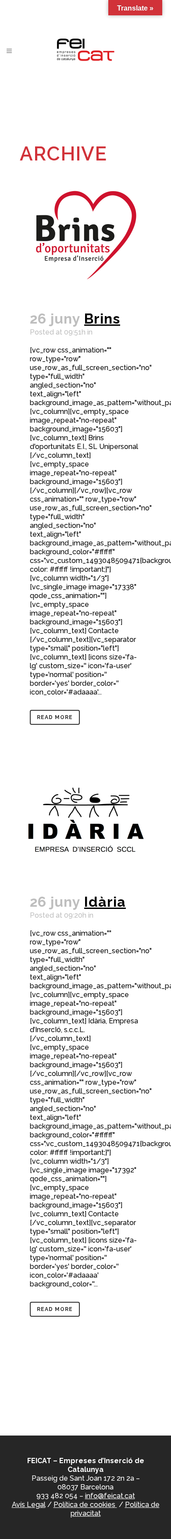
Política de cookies (85, 1504)
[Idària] (85, 818)
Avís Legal (29, 1504)
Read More (55, 717)
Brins (102, 318)
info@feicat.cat (110, 1496)
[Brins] (85, 235)
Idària (105, 902)
